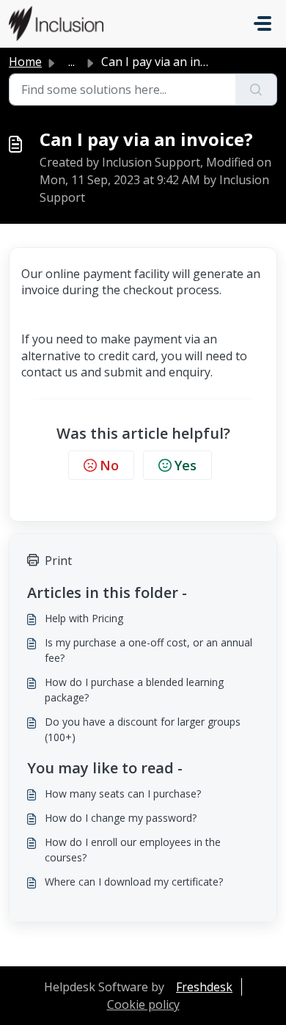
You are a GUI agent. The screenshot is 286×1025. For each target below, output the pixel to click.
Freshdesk (204, 987)
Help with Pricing (84, 618)
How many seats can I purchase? (123, 793)
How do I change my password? (121, 818)
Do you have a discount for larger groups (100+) (143, 729)
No (109, 465)
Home (25, 62)
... (71, 62)
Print (58, 560)
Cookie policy (143, 1004)
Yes (186, 465)
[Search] (256, 89)
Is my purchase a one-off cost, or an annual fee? (148, 650)
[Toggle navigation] (262, 23)
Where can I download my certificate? (134, 882)
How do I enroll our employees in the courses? (133, 849)
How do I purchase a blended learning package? (134, 689)
